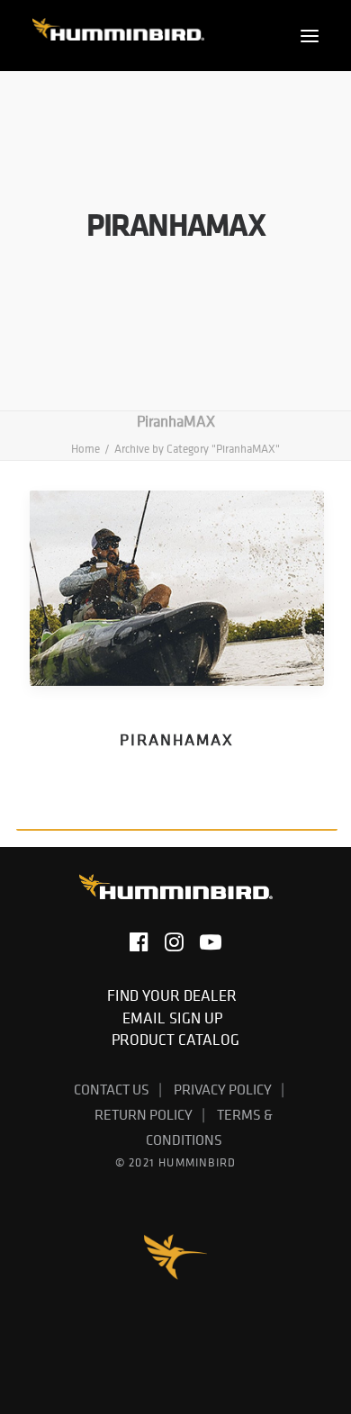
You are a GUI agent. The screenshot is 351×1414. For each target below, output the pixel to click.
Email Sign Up (176, 1018)
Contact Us (111, 1089)
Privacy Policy (223, 1089)
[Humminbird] (118, 35)
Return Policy (143, 1114)
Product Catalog (175, 1039)
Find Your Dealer (175, 995)
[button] (309, 35)
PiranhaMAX (177, 739)
